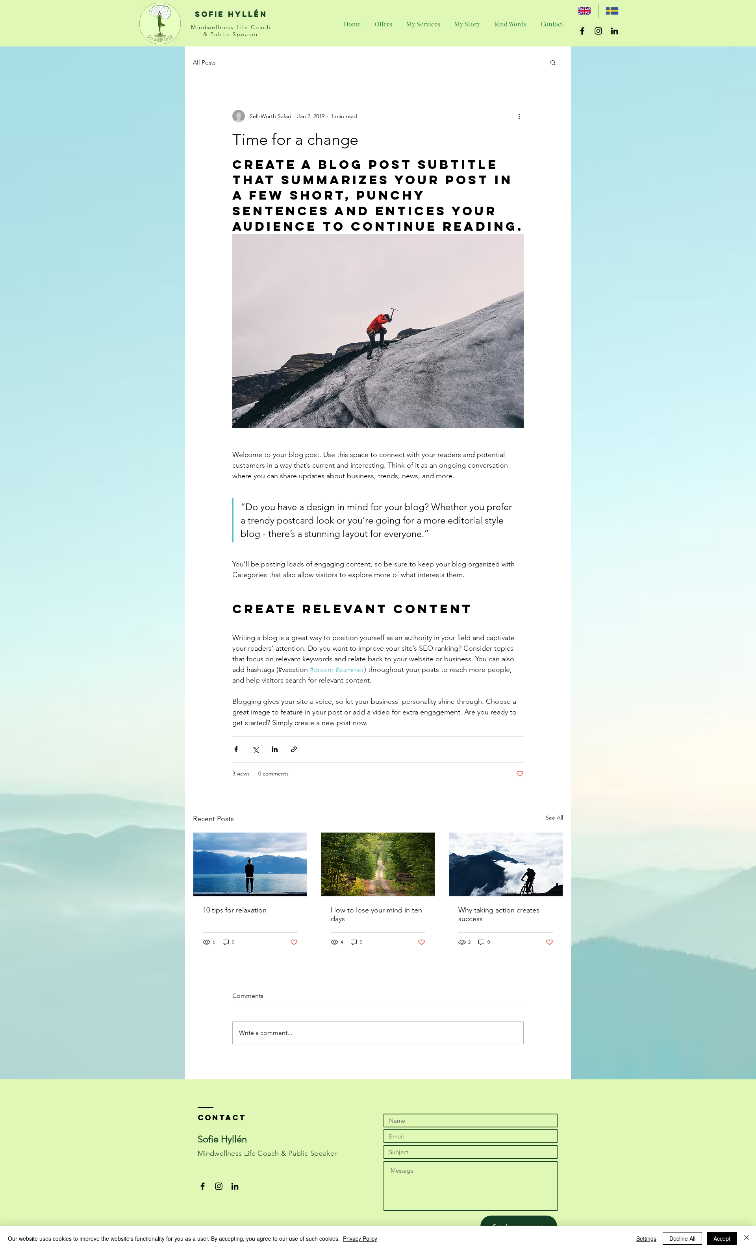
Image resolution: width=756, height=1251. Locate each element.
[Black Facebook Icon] (582, 31)
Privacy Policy (360, 1238)
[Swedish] (612, 11)
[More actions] (519, 116)
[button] (553, 62)
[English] (584, 11)
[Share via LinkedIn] (274, 749)
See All (554, 817)
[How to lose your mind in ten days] (378, 864)
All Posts (204, 62)
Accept (721, 1238)
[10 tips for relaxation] (250, 864)
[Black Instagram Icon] (598, 31)
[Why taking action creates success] (506, 864)
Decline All (682, 1238)
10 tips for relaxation (235, 910)
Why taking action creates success (498, 914)
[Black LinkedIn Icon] (614, 31)
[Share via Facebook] (236, 749)
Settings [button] (646, 1238)
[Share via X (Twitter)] (255, 749)
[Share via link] (294, 749)
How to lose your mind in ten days (376, 914)
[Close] (746, 1238)
